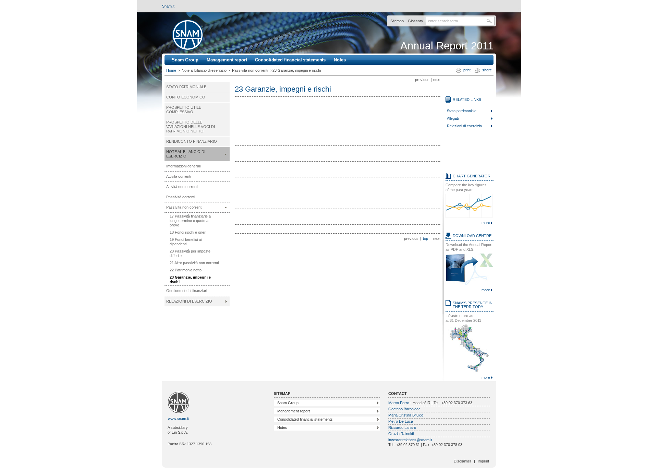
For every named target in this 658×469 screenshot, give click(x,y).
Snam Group (185, 59)
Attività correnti (178, 176)
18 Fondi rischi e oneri (188, 232)
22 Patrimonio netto (186, 270)
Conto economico (185, 97)
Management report (227, 59)
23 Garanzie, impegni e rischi (190, 279)
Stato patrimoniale (186, 87)
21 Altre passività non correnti (194, 263)
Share (487, 70)
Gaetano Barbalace (404, 409)
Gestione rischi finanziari (186, 291)
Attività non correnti (182, 187)
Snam (187, 35)
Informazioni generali (183, 166)
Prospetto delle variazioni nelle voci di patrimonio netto (190, 126)
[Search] (490, 21)
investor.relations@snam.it (410, 440)
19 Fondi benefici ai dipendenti (186, 241)
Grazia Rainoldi (401, 434)
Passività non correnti (184, 207)
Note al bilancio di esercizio (185, 154)
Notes (339, 59)
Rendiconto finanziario (191, 141)
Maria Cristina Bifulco (405, 415)
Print (467, 70)
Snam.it (168, 6)
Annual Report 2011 (447, 46)
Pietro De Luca (400, 421)
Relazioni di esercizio (189, 301)
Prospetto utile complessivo (183, 109)
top (425, 238)
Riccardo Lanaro (402, 427)
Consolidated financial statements (290, 59)
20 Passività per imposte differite (190, 253)
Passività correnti (180, 197)
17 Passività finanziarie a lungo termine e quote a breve (190, 220)
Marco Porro (398, 403)
